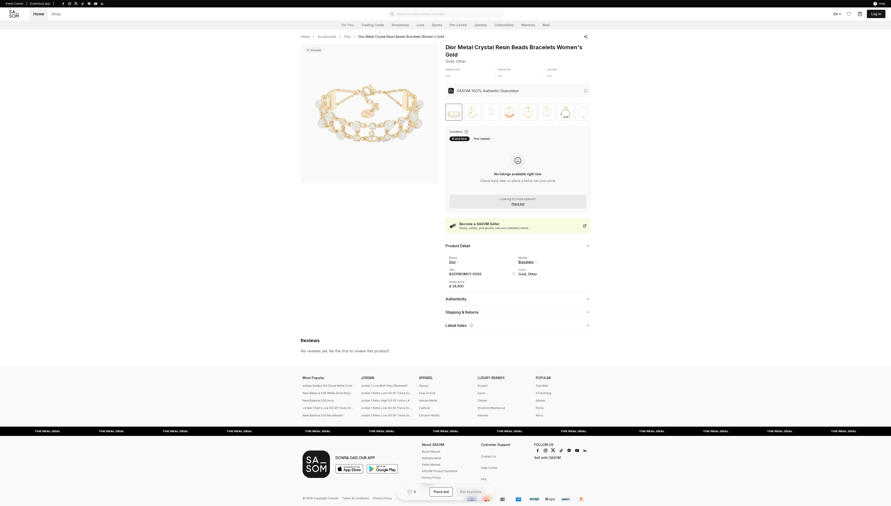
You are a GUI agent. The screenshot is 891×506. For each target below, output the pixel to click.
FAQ (484, 479)
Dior (347, 37)
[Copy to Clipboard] (514, 274)
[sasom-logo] (14, 13)
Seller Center (14, 3)
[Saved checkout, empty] (860, 14)
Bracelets (526, 262)
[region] (369, 113)
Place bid (518, 204)
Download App (40, 3)
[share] (585, 36)
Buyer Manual (431, 451)
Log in (876, 14)
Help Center (489, 468)
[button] (445, 14)
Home (38, 14)
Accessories (327, 37)
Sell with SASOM (547, 458)
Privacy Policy (431, 477)
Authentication (431, 458)
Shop (56, 14)
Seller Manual (431, 464)
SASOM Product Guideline (439, 471)
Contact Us (488, 456)
